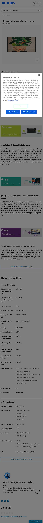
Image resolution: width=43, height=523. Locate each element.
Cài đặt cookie (21, 106)
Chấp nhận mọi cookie (29, 111)
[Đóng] (39, 75)
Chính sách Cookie (13, 100)
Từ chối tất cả (13, 111)
